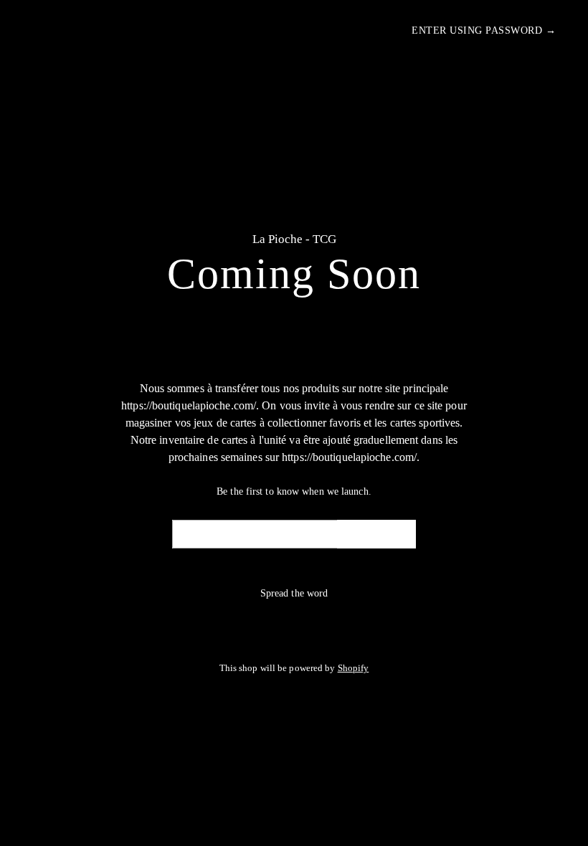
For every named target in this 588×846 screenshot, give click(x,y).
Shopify (353, 668)
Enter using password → (484, 30)
